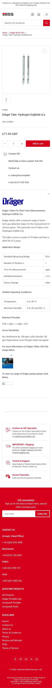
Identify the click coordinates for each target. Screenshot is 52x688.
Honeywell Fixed (10, 606)
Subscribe (42, 513)
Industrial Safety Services (27, 669)
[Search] (46, 23)
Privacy (5, 636)
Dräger (5, 110)
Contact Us (7, 625)
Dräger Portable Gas (12, 599)
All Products (8, 595)
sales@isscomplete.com (25, 436)
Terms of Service (10, 648)
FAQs (4, 644)
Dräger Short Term (17, 33)
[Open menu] (46, 14)
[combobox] (26, 23)
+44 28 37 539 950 (19, 182)
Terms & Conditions (11, 632)
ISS (40, 669)
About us (6, 629)
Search (5, 621)
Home (4, 33)
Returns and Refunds (12, 640)
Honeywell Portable (11, 602)
